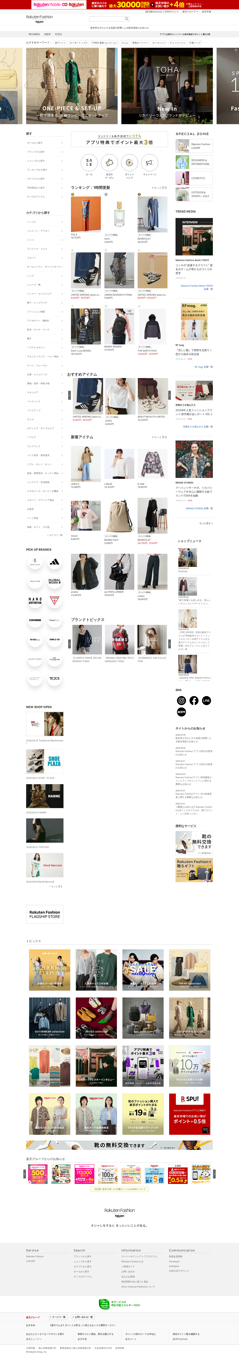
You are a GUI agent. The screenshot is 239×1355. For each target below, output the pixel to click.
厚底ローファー (140, 42)
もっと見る (57, 886)
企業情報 (30, 1348)
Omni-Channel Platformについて (138, 1286)
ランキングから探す (37, 169)
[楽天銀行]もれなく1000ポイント (162, 11)
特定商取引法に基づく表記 (134, 1281)
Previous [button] (26, 86)
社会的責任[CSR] (103, 1348)
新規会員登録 (175, 1256)
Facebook (174, 1261)
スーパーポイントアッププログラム (139, 1256)
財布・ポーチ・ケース (38, 329)
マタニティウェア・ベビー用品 (42, 356)
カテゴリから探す (36, 178)
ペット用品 (32, 518)
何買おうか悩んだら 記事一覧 (198, 426)
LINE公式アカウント (179, 1270)
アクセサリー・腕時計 (38, 320)
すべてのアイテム (36, 196)
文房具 (30, 509)
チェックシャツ (177, 42)
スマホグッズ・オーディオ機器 (42, 491)
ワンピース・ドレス (37, 248)
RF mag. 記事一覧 (204, 367)
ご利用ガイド (128, 1266)
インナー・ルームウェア (39, 293)
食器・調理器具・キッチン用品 (42, 473)
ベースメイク (34, 401)
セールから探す (35, 142)
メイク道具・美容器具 (38, 455)
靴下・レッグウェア (37, 302)
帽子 (29, 338)
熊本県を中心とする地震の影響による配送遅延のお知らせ (119, 27)
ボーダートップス (79, 42)
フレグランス (34, 446)
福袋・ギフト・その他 (38, 527)
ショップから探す (36, 160)
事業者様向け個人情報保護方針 (75, 1348)
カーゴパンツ (159, 42)
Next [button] (212, 86)
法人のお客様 (128, 1276)
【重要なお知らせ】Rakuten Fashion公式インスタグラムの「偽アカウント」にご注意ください (194, 810)
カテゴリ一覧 (56, 535)
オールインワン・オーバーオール (44, 266)
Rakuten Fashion (55, 19)
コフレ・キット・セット (39, 464)
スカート (31, 257)
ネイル (30, 419)
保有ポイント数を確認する (186, 1334)
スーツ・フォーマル (37, 365)
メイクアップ (34, 410)
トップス (31, 221)
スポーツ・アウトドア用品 (40, 500)
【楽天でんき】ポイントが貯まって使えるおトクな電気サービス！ (82, 1325)
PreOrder (183, 571)
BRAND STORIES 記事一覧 (199, 508)
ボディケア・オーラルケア (40, 428)
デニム (125, 42)
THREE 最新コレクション (104, 42)
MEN (47, 34)
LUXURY (30, 1261)
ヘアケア (31, 437)
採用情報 (119, 1348)
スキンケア (32, 392)
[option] (72, 86)
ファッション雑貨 (36, 311)
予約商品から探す (36, 187)
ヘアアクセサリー (36, 347)
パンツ (30, 239)
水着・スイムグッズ (37, 374)
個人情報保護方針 (47, 1348)
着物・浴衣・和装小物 (38, 383)
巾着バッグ (195, 42)
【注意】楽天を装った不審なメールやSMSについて (120, 1189)
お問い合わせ (128, 1271)
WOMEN (34, 34)
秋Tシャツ (60, 42)
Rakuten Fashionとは (132, 1261)
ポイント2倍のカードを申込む (140, 1334)
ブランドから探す (36, 151)
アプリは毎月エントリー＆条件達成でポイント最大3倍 (185, 34)
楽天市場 (206, 11)
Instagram (174, 1266)
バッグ (30, 275)
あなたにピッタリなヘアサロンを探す (45, 1334)
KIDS (58, 34)
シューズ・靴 (34, 284)
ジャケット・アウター (38, 230)
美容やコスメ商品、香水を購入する (96, 1334)
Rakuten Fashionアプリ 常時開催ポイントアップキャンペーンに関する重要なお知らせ (194, 780)
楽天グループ (189, 11)
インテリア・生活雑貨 (38, 482)
